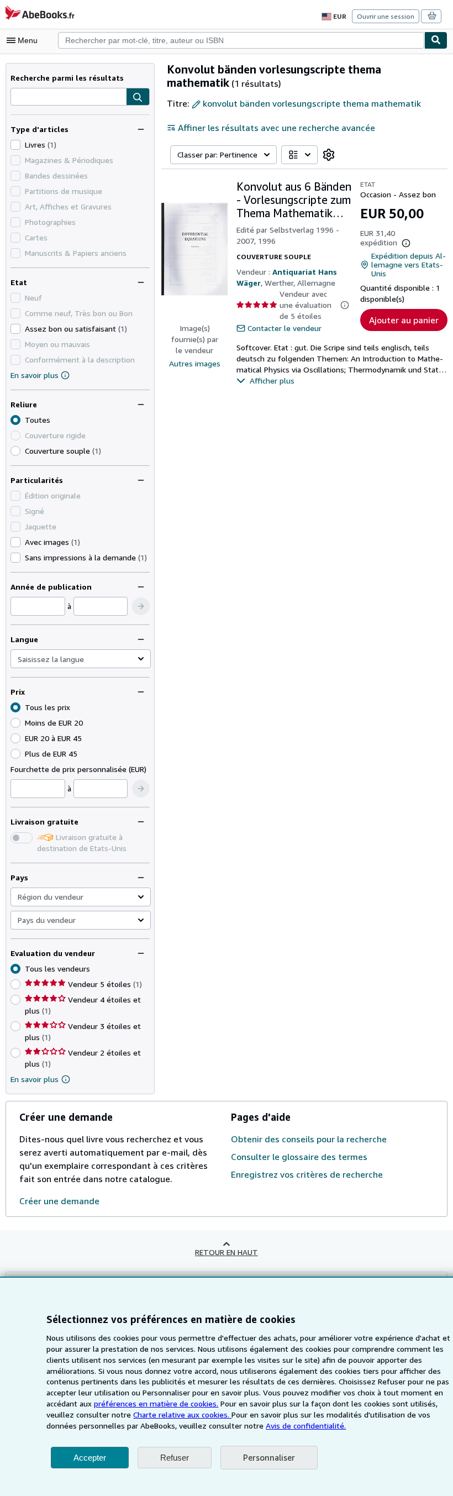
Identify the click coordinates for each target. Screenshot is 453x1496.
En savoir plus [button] (34, 1079)
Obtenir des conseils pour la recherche (309, 1139)
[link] (329, 155)
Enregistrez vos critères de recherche (307, 1174)
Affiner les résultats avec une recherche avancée (276, 127)
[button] (138, 97)
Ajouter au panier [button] (404, 320)
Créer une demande (59, 1200)
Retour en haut (226, 1252)
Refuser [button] (174, 1457)
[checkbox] (15, 145)
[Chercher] (436, 40)
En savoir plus (34, 375)
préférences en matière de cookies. (156, 1403)
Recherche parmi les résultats (67, 77)
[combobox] (241, 40)
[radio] (15, 451)
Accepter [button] (89, 1457)
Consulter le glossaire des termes (299, 1156)
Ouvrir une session (385, 16)
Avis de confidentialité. (306, 1425)
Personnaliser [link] (269, 1457)
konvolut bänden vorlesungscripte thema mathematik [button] (312, 103)
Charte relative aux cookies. (182, 1414)
